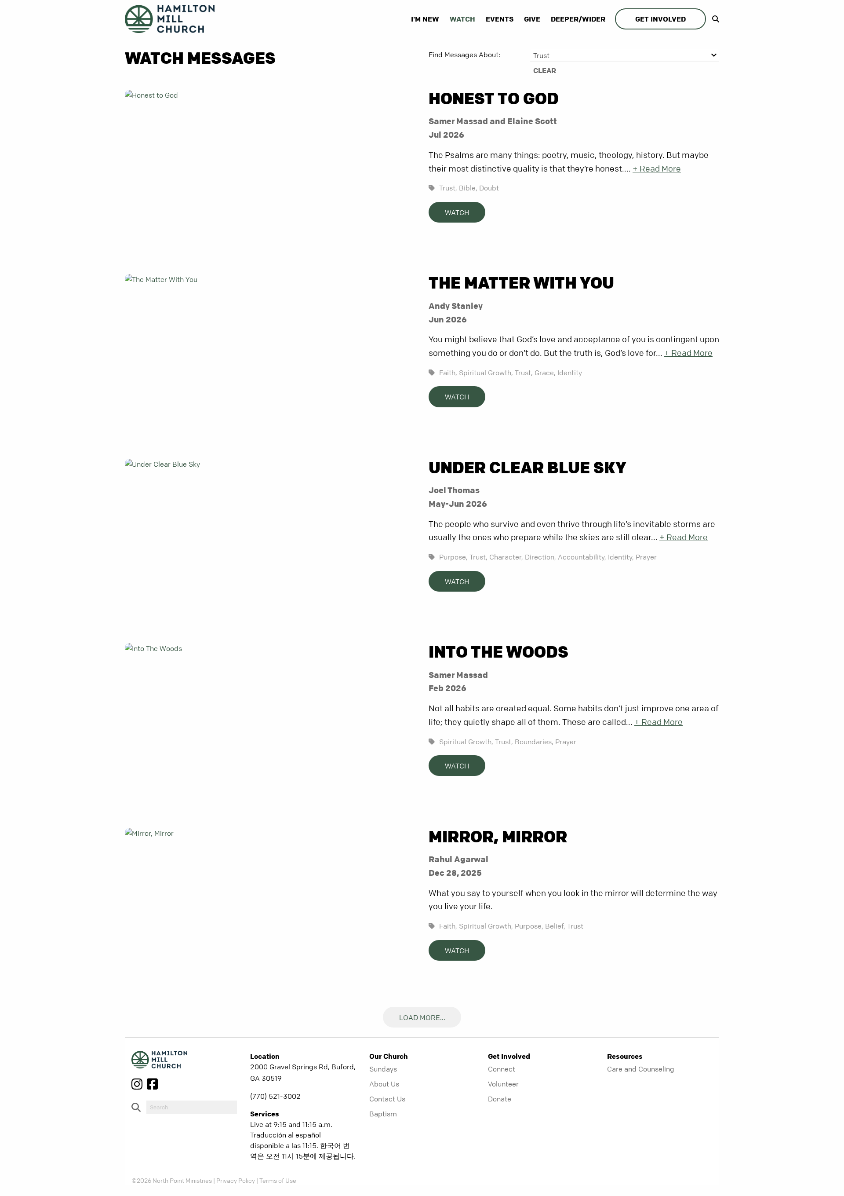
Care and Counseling (640, 1068)
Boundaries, (534, 741)
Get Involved (660, 19)
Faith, (448, 372)
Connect (501, 1068)
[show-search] (713, 19)
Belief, (555, 926)
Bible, (468, 187)
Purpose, (453, 556)
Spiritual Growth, (486, 372)
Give (532, 19)
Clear (544, 70)
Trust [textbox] (541, 55)
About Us (384, 1083)
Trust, (448, 187)
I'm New (425, 19)
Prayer (646, 556)
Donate (499, 1098)
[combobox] (624, 55)
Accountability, (582, 556)
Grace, (545, 372)
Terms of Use (277, 1180)
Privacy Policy (235, 1180)
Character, (506, 556)
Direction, (540, 556)
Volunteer (503, 1083)
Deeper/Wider (578, 19)
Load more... (422, 1017)
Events (499, 19)
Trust (575, 926)
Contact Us (387, 1098)
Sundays (383, 1068)
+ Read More (657, 169)
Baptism (383, 1113)
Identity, (621, 556)
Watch (462, 19)
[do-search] (191, 1107)
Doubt (489, 187)
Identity (569, 372)
